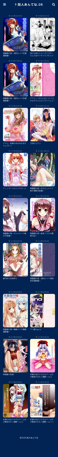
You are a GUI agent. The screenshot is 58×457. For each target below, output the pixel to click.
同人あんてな (32, 437)
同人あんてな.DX (30, 4)
